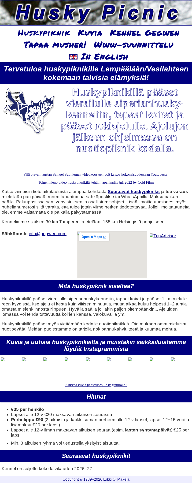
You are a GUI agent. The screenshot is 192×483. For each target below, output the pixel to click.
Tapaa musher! (55, 44)
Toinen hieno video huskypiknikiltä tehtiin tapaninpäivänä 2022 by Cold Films (96, 182)
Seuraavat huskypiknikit (134, 191)
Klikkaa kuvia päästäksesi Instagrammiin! (96, 385)
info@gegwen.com (47, 233)
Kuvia (90, 32)
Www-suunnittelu (134, 44)
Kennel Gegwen (145, 32)
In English (103, 56)
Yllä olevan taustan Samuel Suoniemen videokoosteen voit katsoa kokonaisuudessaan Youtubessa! (96, 174)
